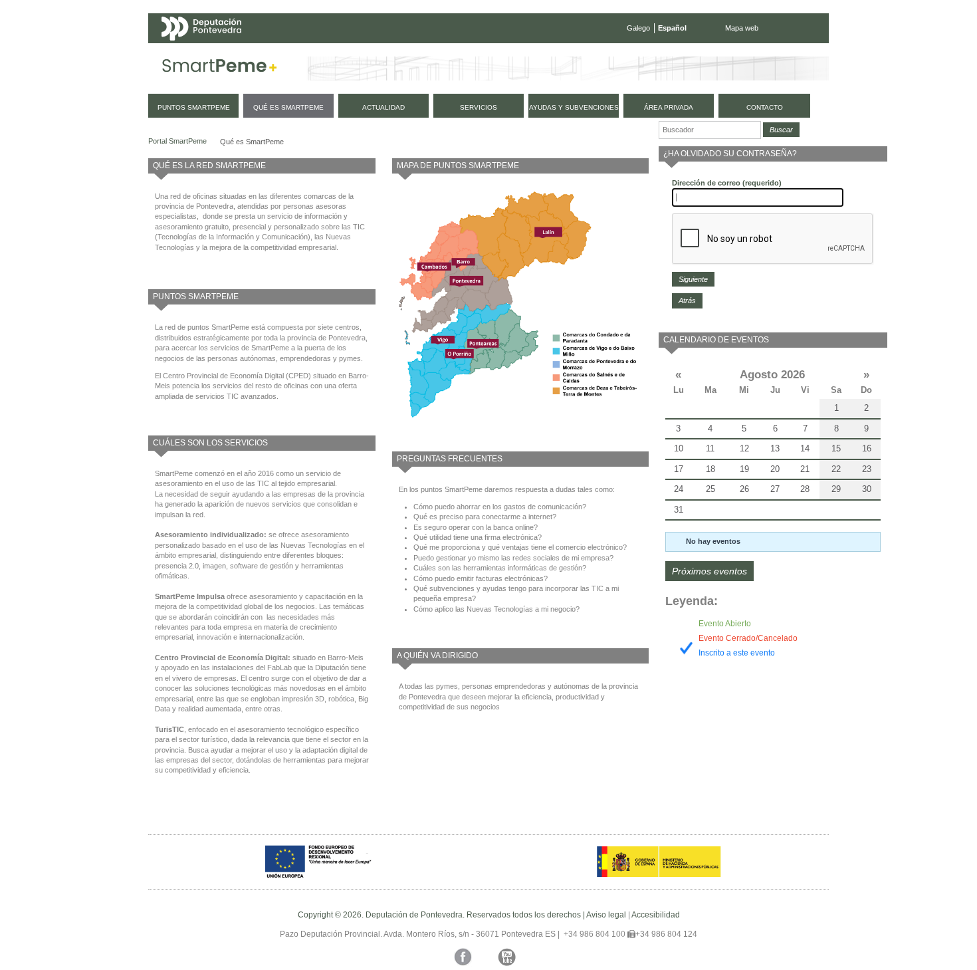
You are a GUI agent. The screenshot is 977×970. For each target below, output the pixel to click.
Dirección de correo (727, 183)
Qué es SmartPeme (252, 142)
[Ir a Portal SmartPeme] (220, 68)
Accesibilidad (655, 914)
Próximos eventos (709, 571)
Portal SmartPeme (177, 141)
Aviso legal (606, 914)
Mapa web (741, 28)
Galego (638, 28)
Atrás (687, 300)
